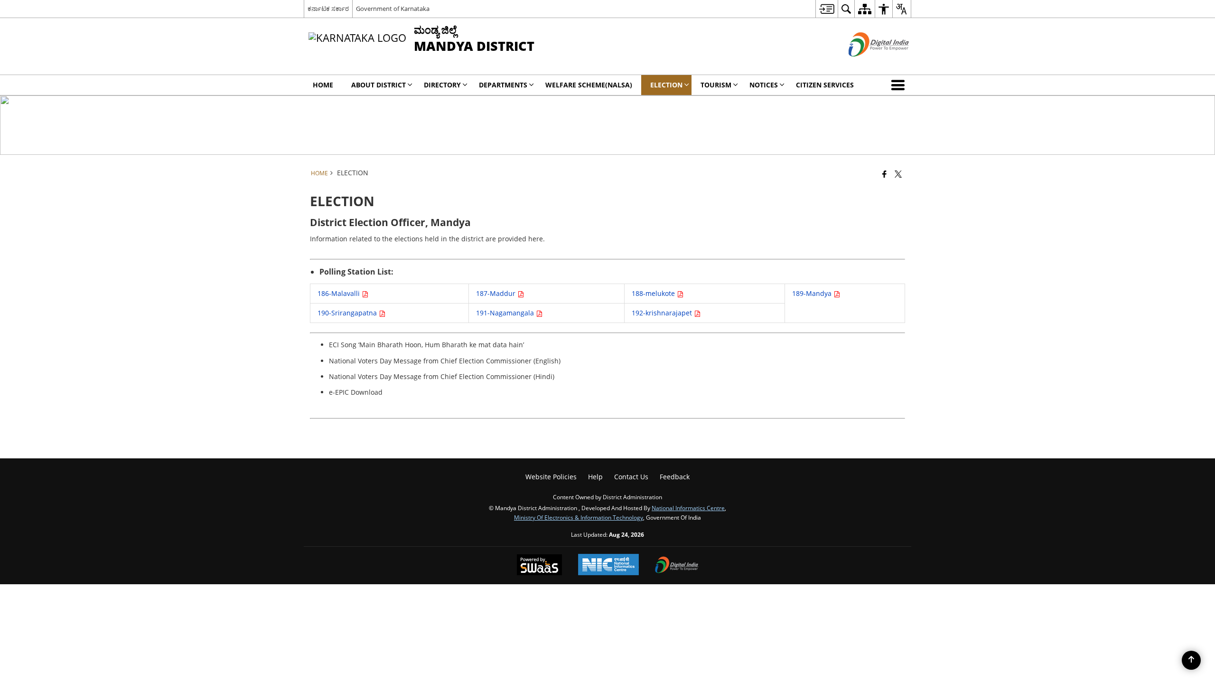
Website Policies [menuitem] (551, 476)
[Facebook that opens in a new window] (884, 174)
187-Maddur (496, 293)
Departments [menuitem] (503, 84)
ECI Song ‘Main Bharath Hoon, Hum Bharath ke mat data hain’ (426, 344)
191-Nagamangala (506, 312)
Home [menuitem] (323, 84)
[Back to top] (1191, 660)
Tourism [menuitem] (716, 84)
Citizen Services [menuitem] (825, 84)
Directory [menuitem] (442, 84)
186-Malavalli (340, 293)
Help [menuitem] (595, 476)
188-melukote (654, 293)
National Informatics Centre (688, 508)
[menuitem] (826, 9)
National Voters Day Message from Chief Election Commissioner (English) (445, 360)
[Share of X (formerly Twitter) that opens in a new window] (898, 174)
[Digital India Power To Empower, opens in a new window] (677, 565)
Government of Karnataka (393, 8)
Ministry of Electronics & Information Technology (578, 517)
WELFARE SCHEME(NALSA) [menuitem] (588, 84)
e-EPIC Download (356, 392)
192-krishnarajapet (663, 312)
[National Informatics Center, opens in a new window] (608, 565)
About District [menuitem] (378, 84)
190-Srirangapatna (348, 312)
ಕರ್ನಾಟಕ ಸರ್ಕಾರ (328, 8)
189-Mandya (812, 293)
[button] (899, 85)
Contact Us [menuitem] (631, 476)
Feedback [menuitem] (675, 476)
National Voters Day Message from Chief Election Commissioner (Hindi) (441, 376)
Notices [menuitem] (763, 84)
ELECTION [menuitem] (666, 84)
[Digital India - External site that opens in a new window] (866, 64)
